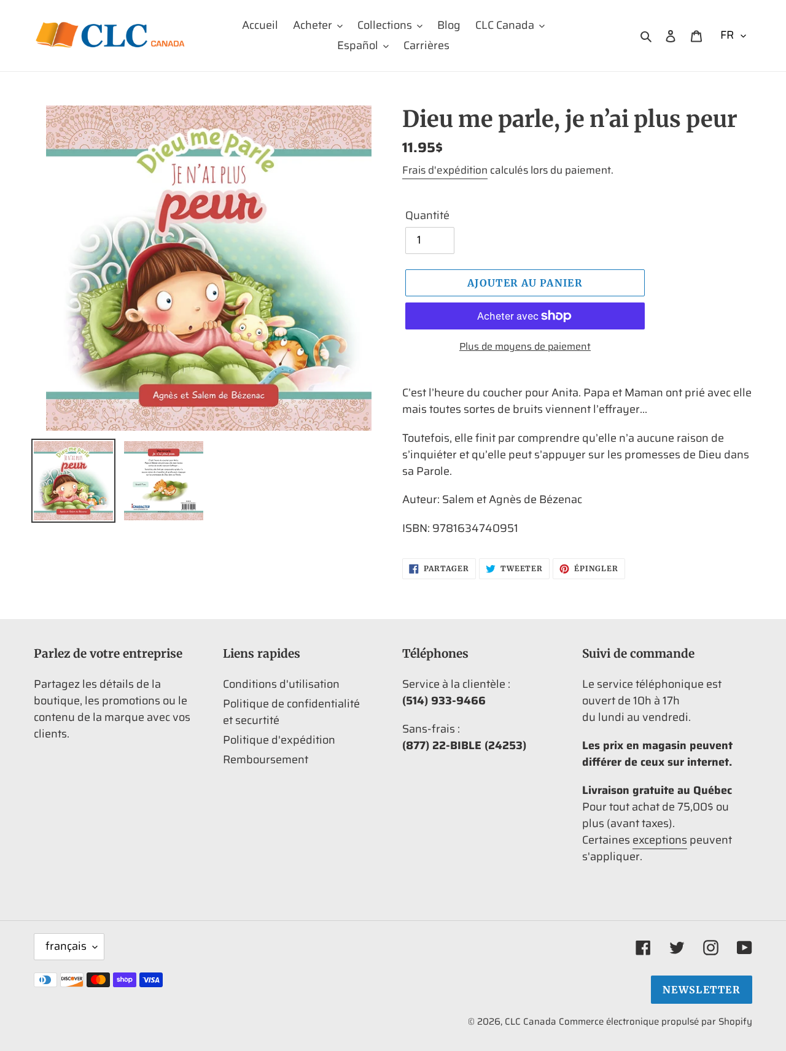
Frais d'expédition (445, 170)
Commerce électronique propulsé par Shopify (655, 1021)
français (66, 946)
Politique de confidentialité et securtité (291, 712)
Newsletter (702, 990)
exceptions (659, 840)
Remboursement (265, 759)
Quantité (427, 215)
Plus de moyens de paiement (525, 346)
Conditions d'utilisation (281, 684)
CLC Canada (530, 1021)
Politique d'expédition (279, 740)
